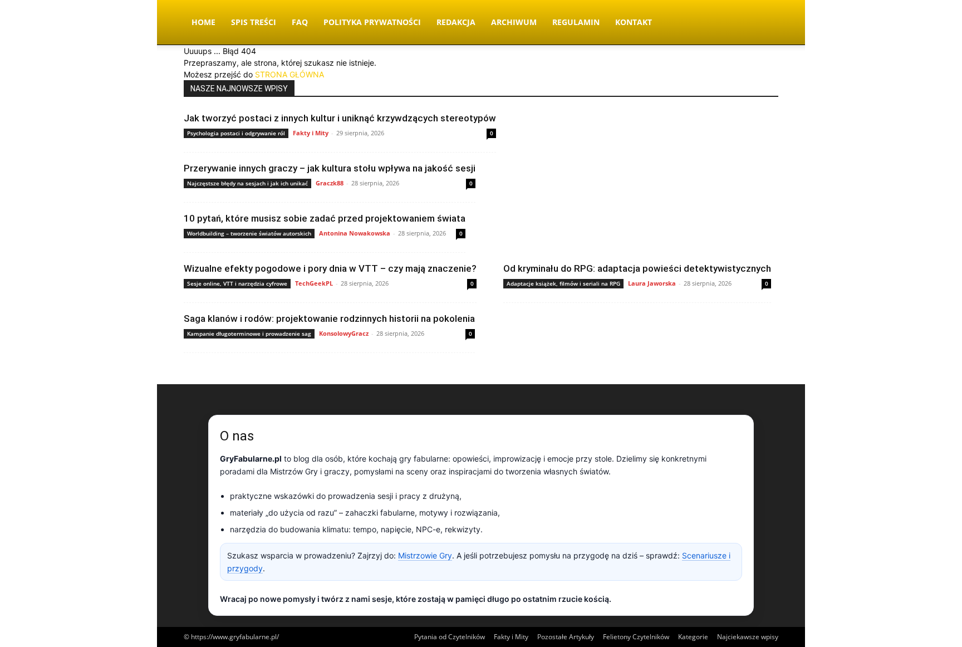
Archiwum (514, 22)
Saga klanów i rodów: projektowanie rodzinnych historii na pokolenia (329, 318)
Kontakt (633, 22)
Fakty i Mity (310, 133)
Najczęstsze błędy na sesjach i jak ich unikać (247, 183)
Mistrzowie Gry (425, 555)
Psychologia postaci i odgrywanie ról (236, 133)
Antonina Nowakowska (354, 233)
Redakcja (455, 22)
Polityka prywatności (372, 22)
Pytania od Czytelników (449, 636)
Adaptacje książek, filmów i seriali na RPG (563, 283)
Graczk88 (329, 183)
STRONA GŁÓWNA (289, 74)
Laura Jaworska (652, 283)
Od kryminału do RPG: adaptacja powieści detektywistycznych (637, 268)
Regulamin (576, 22)
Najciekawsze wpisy (747, 636)
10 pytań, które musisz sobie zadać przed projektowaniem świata (324, 218)
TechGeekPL (314, 283)
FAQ (300, 22)
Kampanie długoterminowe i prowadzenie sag (249, 333)
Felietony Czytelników (636, 636)
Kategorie (693, 636)
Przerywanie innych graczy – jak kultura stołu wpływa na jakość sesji (329, 168)
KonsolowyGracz (344, 333)
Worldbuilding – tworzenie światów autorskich (249, 233)
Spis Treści (253, 22)
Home (203, 22)
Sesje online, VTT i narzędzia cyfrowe (237, 283)
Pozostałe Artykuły (565, 636)
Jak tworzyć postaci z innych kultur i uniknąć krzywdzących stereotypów (340, 118)
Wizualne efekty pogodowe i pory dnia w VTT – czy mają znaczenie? (330, 268)
